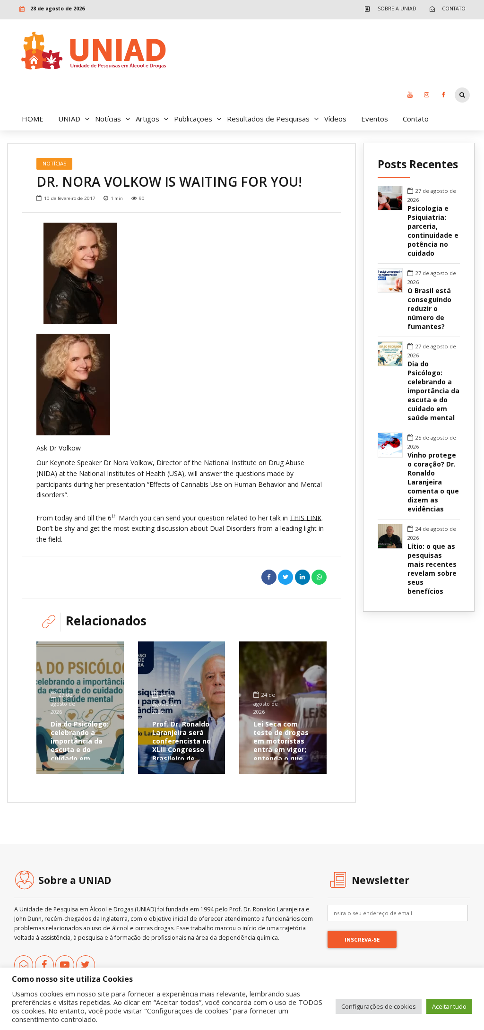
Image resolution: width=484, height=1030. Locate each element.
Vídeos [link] (335, 118)
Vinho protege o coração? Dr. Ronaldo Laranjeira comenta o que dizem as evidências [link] (433, 482)
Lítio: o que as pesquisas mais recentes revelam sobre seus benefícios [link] (432, 569)
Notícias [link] (108, 118)
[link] (388, 9)
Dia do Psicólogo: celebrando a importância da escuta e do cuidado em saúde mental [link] (80, 745)
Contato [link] (416, 118)
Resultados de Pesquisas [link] (268, 118)
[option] (181, 273)
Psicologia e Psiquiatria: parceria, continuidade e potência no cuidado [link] (432, 231)
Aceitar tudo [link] (449, 1006)
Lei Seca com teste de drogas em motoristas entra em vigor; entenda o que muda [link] (281, 745)
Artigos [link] (147, 118)
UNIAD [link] (69, 118)
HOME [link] (32, 118)
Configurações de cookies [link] (378, 1006)
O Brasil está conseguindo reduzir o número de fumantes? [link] (429, 308)
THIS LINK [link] (305, 517)
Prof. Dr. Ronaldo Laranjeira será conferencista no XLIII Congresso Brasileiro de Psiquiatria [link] (181, 745)
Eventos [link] (374, 118)
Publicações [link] (193, 118)
